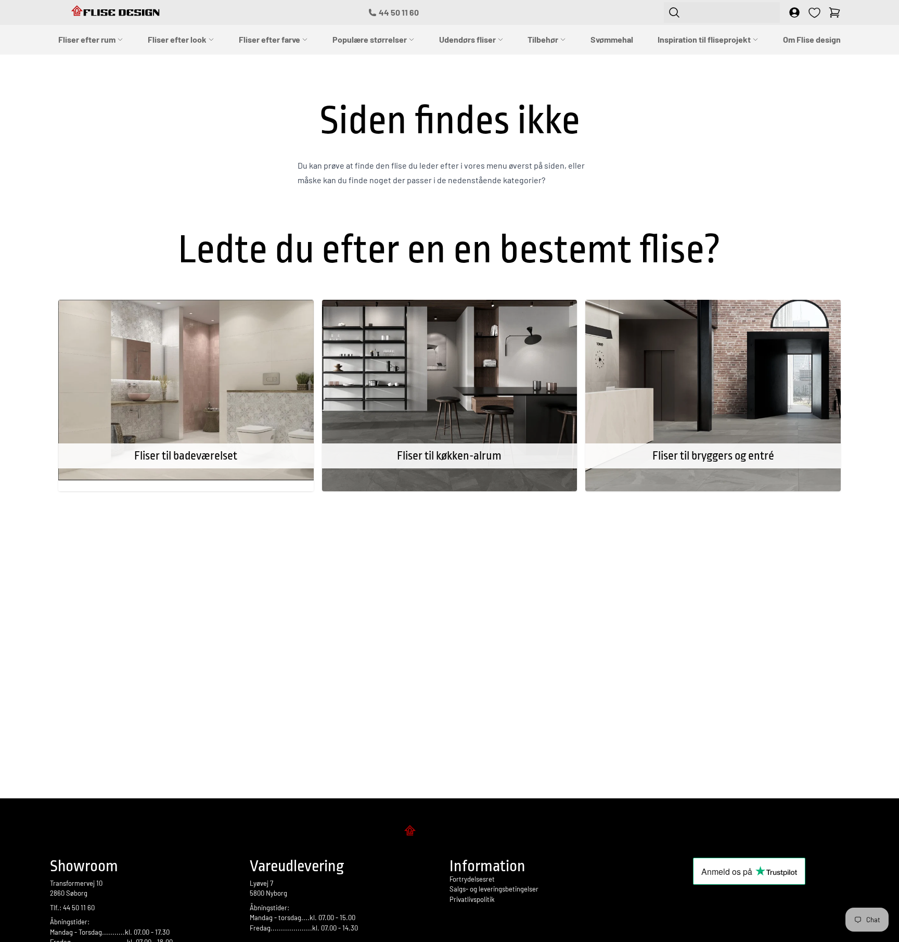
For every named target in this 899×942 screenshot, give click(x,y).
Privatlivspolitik (472, 899)
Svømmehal (611, 39)
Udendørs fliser (468, 39)
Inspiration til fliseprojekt (705, 39)
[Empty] (834, 12)
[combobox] (722, 12)
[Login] (794, 12)
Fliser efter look (178, 39)
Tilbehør (544, 39)
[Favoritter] (814, 12)
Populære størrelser (370, 39)
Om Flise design (812, 39)
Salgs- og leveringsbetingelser (494, 889)
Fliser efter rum (87, 39)
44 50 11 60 (399, 12)
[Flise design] (449, 832)
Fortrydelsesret (472, 879)
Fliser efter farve (270, 39)
